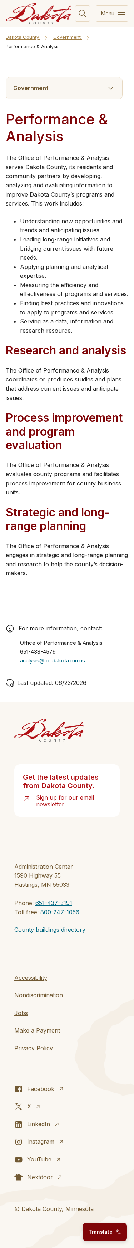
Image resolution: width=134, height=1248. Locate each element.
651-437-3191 (53, 902)
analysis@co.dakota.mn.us (52, 660)
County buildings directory (49, 929)
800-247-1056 (59, 912)
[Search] (82, 13)
